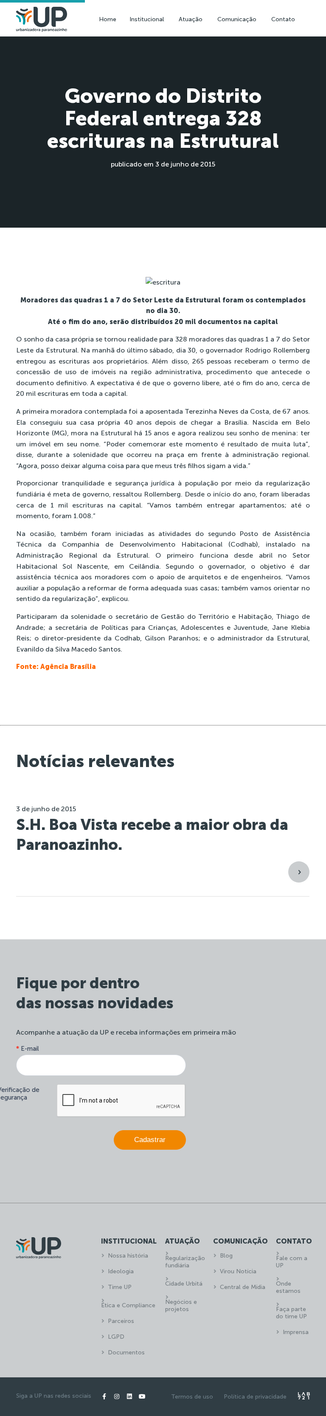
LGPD (116, 1336)
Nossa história (128, 1255)
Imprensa (296, 1332)
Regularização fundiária (185, 1262)
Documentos (126, 1352)
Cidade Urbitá (183, 1283)
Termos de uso (192, 1396)
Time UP (120, 1287)
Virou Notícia (238, 1271)
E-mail (27, 1048)
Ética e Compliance (128, 1305)
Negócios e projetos (181, 1305)
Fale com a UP (291, 1262)
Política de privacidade (255, 1396)
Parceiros (121, 1321)
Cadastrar (150, 1140)
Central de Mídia (242, 1287)
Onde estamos (288, 1287)
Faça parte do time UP (291, 1313)
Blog (226, 1255)
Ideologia (121, 1271)
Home (107, 19)
